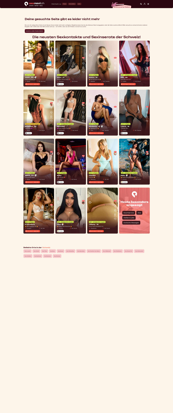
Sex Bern (52, 251)
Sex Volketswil (106, 251)
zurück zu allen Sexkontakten (34, 31)
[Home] (36, 4)
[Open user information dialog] (144, 4)
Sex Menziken (81, 251)
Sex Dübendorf (139, 251)
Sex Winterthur (70, 251)
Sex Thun (44, 251)
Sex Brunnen (47, 256)
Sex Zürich (36, 251)
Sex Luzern (27, 251)
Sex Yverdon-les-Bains (94, 251)
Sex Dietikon (28, 256)
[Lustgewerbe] (121, 4)
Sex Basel (60, 251)
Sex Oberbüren (118, 251)
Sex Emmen (57, 256)
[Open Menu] (148, 4)
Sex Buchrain (37, 256)
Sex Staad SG (128, 251)
